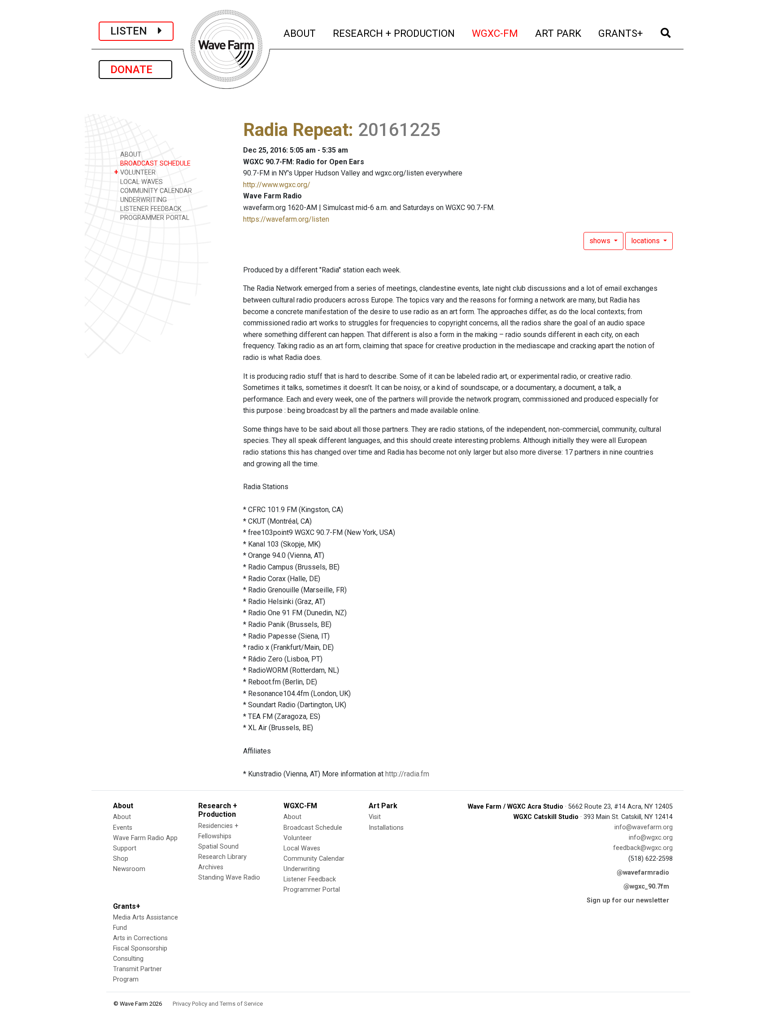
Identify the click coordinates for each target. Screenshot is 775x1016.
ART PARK (558, 33)
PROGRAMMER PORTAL (153, 218)
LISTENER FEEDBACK (150, 209)
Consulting (128, 959)
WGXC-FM (495, 33)
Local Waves (301, 848)
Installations (386, 828)
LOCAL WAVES (140, 182)
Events (122, 828)
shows (600, 240)
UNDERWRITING (142, 200)
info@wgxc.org (651, 837)
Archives (210, 867)
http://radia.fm (407, 774)
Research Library (222, 857)
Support (124, 848)
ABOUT (300, 33)
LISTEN (134, 31)
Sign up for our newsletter (628, 900)
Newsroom (129, 869)
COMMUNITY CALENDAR (155, 191)
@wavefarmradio (643, 872)
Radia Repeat (295, 129)
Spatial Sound (218, 846)
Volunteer (297, 838)
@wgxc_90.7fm (646, 886)
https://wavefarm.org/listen (286, 219)
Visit (375, 817)
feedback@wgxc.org (643, 848)
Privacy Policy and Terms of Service (218, 1003)
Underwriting (301, 869)
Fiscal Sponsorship (140, 948)
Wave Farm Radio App (145, 838)
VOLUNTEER (135, 172)
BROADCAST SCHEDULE (154, 163)
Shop (120, 859)
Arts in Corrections (140, 938)
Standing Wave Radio (229, 877)
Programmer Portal (311, 889)
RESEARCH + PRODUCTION (394, 33)
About (122, 817)
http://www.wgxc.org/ (276, 184)
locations (646, 240)
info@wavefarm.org (643, 827)
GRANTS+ (621, 33)
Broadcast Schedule (312, 828)
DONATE (135, 69)
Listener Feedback (309, 879)
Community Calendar (313, 859)
